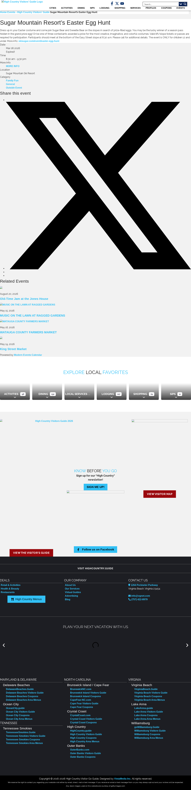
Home (3, 12)
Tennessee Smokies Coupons (23, 739)
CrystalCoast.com (80, 715)
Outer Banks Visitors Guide (85, 753)
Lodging (104, 8)
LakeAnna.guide (143, 708)
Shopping (119, 8)
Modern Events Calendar (28, 355)
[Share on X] (98, 268)
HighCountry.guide (81, 730)
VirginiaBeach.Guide (146, 689)
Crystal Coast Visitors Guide (86, 719)
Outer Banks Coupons (83, 757)
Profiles (151, 8)
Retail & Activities (10, 585)
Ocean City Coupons (18, 715)
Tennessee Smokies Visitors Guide (25, 736)
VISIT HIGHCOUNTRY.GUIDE (95, 568)
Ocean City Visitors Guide (20, 711)
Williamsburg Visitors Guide (150, 730)
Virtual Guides (73, 592)
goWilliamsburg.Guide (146, 727)
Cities (52, 8)
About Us (70, 585)
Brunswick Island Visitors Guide (88, 692)
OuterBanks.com (79, 749)
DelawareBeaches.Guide (20, 689)
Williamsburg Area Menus (148, 738)
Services (135, 8)
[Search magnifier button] (185, 4)
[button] (3, 645)
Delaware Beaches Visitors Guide (25, 692)
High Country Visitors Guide (86, 734)
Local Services (76, 394)
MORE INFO (12, 66)
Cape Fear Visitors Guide (84, 703)
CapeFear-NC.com (80, 700)
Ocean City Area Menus (19, 719)
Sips (92, 8)
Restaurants (8, 592)
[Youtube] (122, 3)
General (10, 84)
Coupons (166, 8)
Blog (67, 599)
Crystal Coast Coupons (83, 722)
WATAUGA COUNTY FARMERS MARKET (28, 332)
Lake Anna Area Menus (147, 719)
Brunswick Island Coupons (85, 696)
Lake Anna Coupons (146, 715)
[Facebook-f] (112, 3)
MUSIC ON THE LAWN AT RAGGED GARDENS (32, 315)
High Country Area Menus (84, 741)
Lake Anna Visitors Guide (148, 711)
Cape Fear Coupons (81, 707)
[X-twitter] (117, 3)
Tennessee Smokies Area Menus (24, 743)
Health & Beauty (10, 588)
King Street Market (13, 349)
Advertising (71, 596)
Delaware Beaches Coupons (22, 696)
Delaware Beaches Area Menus (23, 700)
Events (181, 8)
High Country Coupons (83, 738)
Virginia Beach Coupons (148, 696)
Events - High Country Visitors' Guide (28, 12)
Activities (67, 8)
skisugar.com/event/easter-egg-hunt (39, 41)
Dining (81, 8)
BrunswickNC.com (80, 689)
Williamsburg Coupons (147, 734)
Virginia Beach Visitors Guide (150, 692)
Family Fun (12, 80)
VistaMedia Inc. (122, 778)
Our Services (72, 588)
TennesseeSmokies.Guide (21, 732)
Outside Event (14, 87)
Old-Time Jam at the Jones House (24, 298)
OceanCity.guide (15, 708)
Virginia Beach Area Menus (149, 700)
